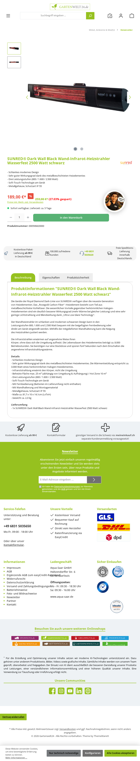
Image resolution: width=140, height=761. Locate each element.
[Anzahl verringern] (10, 217)
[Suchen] (90, 15)
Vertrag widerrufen (13, 716)
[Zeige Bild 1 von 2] (75, 148)
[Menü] (8, 15)
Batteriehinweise (17, 590)
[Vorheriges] (27, 97)
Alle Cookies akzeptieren (120, 753)
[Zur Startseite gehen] (70, 7)
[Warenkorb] (131, 15)
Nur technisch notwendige (63, 753)
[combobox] (53, 15)
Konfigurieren (92, 753)
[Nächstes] (130, 97)
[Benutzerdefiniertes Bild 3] (103, 587)
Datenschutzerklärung (20, 582)
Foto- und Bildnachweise (22, 593)
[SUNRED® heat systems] (126, 163)
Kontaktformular (56, 435)
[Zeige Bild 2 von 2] (81, 148)
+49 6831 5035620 (89, 253)
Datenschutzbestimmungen (67, 486)
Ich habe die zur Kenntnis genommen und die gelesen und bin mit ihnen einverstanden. (67, 489)
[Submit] (94, 479)
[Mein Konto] (120, 15)
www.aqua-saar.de (61, 596)
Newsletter (13, 597)
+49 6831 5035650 (17, 526)
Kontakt (11, 604)
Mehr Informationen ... (16, 757)
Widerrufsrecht (16, 578)
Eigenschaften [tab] (51, 277)
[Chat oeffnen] (114, 201)
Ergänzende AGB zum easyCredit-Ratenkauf (33, 575)
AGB (63, 489)
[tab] (23, 277)
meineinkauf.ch (125, 435)
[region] (70, 97)
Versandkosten (67, 729)
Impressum (14, 567)
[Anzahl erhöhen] (28, 217)
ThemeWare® (101, 736)
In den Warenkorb (71, 217)
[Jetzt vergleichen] (109, 15)
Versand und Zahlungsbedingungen (29, 586)
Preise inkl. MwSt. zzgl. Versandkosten (25, 202)
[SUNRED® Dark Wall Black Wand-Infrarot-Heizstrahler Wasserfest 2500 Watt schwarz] (78, 97)
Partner (11, 601)
